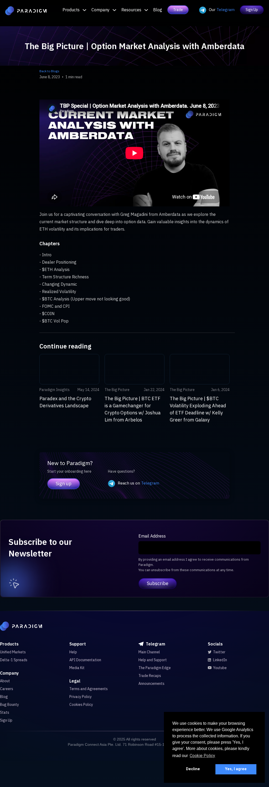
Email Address (152, 536)
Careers (6, 688)
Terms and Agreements (88, 688)
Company (100, 9)
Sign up (63, 484)
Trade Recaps (149, 675)
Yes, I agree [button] (236, 769)
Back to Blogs (49, 71)
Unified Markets (13, 652)
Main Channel (149, 652)
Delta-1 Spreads (13, 660)
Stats (4, 712)
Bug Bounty (9, 704)
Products (71, 9)
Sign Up (252, 9)
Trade (178, 9)
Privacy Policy (80, 696)
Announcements (151, 683)
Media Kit (77, 667)
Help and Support (152, 660)
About (5, 681)
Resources (131, 9)
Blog (157, 9)
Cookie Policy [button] (202, 755)
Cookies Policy (81, 704)
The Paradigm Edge (154, 667)
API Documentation (85, 660)
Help (73, 652)
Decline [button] (193, 769)
